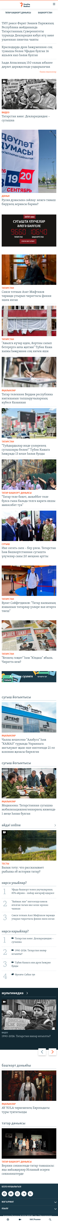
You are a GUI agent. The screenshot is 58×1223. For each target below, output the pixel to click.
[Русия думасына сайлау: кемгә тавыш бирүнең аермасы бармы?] (29, 161)
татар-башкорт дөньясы (18, 13)
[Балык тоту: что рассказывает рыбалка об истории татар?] (29, 845)
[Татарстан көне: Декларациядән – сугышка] (29, 94)
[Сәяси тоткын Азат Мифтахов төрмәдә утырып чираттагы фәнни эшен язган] (29, 269)
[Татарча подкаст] (8, 1219)
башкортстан (45, 13)
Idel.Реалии (35, 1219)
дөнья (5, 196)
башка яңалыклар (48, 72)
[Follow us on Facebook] (4, 1193)
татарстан (8, 288)
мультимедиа (13, 993)
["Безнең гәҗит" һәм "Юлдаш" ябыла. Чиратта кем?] (29, 635)
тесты (5, 864)
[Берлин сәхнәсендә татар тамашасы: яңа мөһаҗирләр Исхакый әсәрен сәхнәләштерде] (29, 1143)
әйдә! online (11, 825)
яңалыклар (9, 390)
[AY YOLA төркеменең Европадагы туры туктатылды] (29, 1085)
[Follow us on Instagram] (17, 1193)
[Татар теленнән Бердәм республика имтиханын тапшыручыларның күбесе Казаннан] (29, 372)
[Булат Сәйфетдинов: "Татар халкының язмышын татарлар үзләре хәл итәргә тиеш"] (29, 581)
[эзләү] (50, 1219)
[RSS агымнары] (30, 1193)
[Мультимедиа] (20, 1219)
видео (5, 112)
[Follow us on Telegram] (24, 1193)
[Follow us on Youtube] (11, 1193)
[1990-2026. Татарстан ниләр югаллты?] (29, 1014)
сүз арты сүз (42, 677)
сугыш (6, 544)
